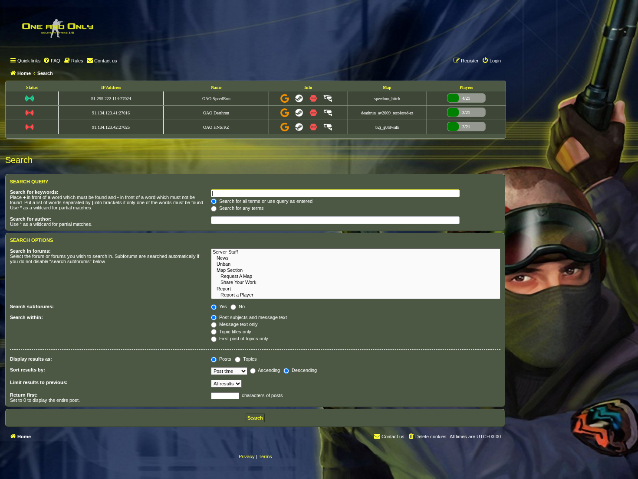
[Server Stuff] (356, 252)
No (241, 306)
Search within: (26, 317)
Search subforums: (32, 306)
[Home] (57, 28)
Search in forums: (30, 251)
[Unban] (356, 264)
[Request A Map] (356, 277)
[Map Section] (356, 270)
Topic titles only (234, 331)
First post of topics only (243, 338)
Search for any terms (241, 208)
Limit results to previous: (39, 382)
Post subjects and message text (252, 317)
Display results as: (31, 359)
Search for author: (31, 219)
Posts (224, 359)
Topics (249, 359)
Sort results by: (27, 369)
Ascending (268, 370)
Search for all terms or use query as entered (265, 201)
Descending (303, 370)
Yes (222, 306)
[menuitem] (51, 60)
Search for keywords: (34, 192)
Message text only (238, 324)
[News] (356, 258)
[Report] (356, 289)
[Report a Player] (356, 295)
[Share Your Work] (356, 283)
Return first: (24, 395)
